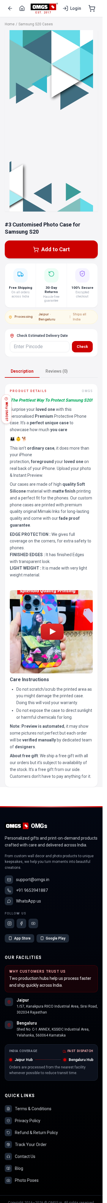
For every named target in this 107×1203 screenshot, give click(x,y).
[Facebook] (21, 923)
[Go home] (22, 8)
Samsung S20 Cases (35, 24)
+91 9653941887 (32, 890)
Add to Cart (55, 249)
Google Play (55, 938)
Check (82, 347)
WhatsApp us (28, 901)
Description (22, 371)
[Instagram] (9, 923)
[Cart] (92, 8)
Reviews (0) (56, 371)
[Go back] (10, 8)
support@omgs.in (32, 879)
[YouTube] (33, 923)
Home (10, 24)
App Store (22, 938)
